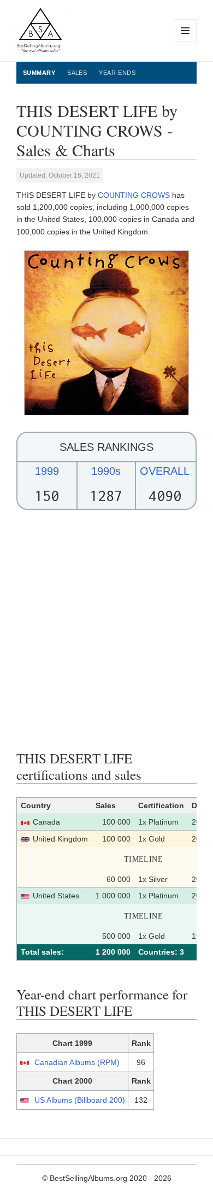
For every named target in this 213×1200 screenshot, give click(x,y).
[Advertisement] (106, 630)
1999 (47, 471)
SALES (77, 72)
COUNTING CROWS (134, 195)
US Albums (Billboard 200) (79, 1100)
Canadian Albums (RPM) (77, 1062)
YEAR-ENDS (117, 72)
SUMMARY (39, 72)
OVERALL (165, 471)
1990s (106, 471)
